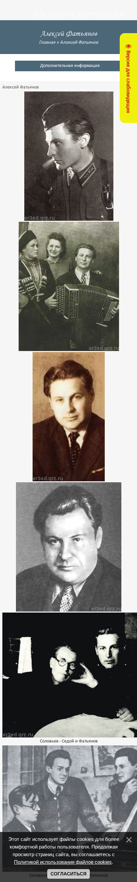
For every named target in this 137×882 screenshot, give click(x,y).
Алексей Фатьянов (79, 42)
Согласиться (68, 873)
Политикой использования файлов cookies (63, 862)
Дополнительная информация (70, 65)
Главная (47, 42)
